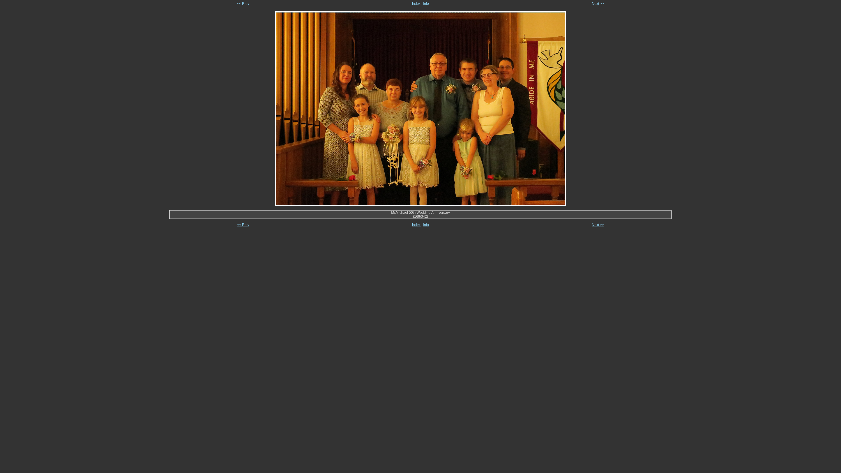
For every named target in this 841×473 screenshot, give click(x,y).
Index (416, 3)
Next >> (598, 3)
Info (426, 3)
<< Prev (243, 3)
